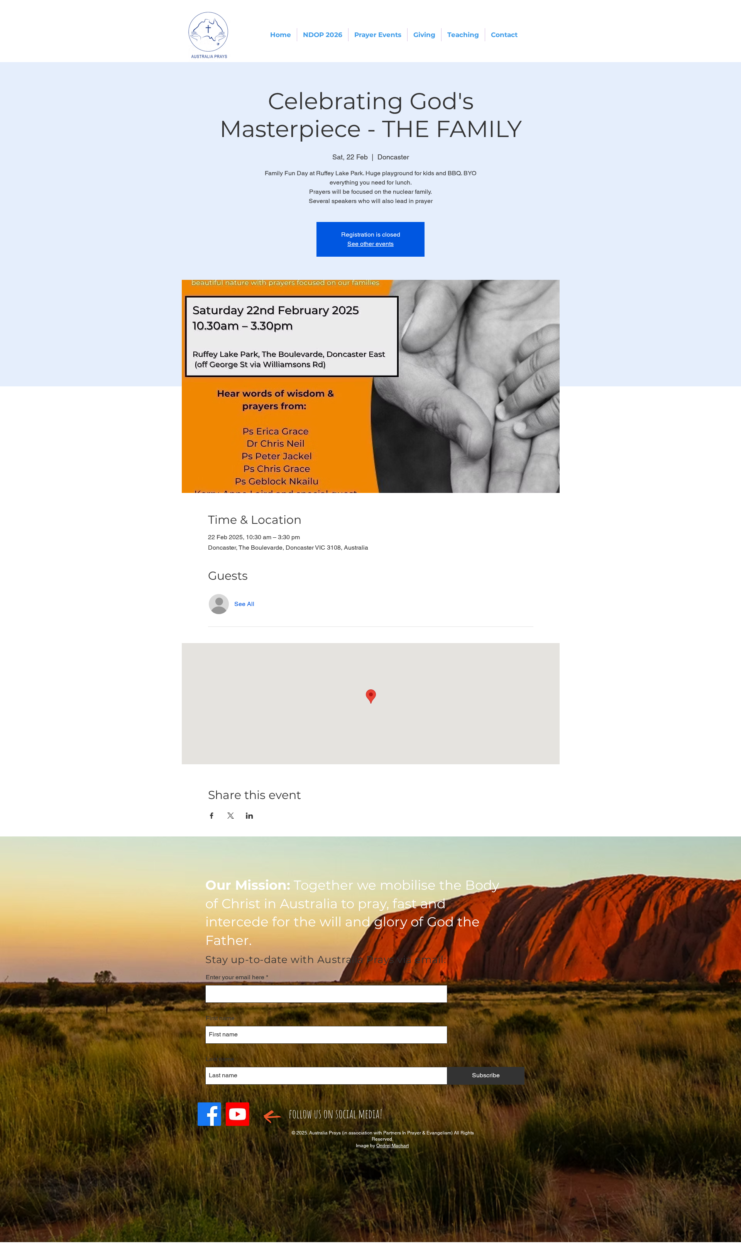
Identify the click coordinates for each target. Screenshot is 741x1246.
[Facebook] (209, 1114)
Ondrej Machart (392, 1145)
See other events (370, 243)
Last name (220, 1059)
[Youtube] (237, 1114)
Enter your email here (235, 977)
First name (220, 1018)
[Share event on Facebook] (211, 816)
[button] (322, 34)
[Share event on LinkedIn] (249, 816)
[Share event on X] (230, 816)
